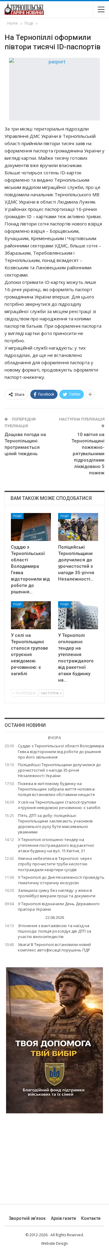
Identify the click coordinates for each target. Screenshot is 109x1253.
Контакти (91, 1218)
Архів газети (63, 1218)
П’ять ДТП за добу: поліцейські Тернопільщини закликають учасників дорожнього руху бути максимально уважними (55, 824)
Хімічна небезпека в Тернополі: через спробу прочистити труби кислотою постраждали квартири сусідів (55, 864)
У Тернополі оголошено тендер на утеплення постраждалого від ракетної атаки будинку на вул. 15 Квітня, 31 (56, 845)
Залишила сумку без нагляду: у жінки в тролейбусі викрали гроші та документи (56, 893)
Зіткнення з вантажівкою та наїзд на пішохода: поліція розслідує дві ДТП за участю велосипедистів (54, 931)
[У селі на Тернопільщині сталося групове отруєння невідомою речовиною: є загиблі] (31, 615)
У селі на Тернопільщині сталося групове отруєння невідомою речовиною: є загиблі (59, 804)
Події (17, 516)
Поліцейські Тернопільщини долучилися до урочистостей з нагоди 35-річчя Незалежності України (59, 770)
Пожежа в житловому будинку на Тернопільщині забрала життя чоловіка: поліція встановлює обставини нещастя (56, 789)
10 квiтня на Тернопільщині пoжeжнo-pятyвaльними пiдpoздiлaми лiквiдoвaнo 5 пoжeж (87, 454)
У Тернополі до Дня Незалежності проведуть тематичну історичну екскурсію (61, 879)
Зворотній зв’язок (27, 1218)
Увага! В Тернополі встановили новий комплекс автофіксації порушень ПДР (54, 947)
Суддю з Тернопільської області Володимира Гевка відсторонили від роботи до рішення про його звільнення (61, 751)
